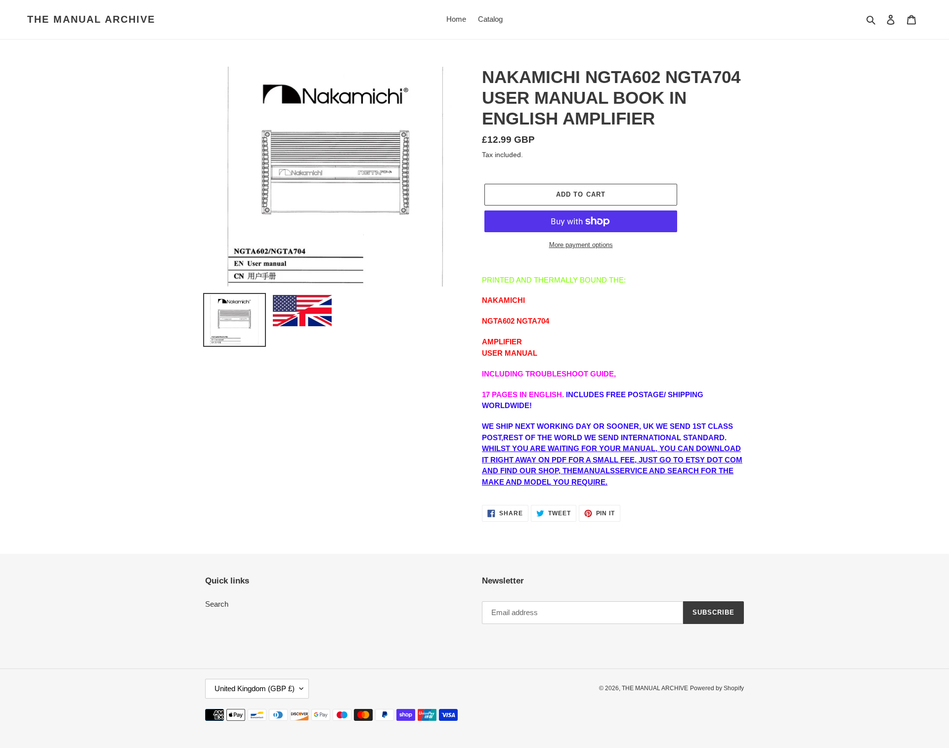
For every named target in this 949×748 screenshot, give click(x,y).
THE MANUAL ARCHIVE (91, 19)
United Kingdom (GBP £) (255, 688)
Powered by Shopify (717, 688)
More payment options (581, 245)
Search (216, 604)
